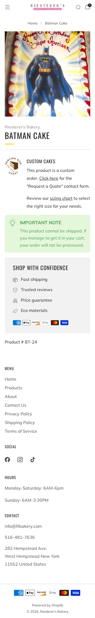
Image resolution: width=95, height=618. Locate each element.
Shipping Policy (20, 422)
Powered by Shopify (47, 605)
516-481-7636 (20, 537)
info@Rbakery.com (23, 526)
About (11, 396)
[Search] (78, 7)
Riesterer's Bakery (22, 126)
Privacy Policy (18, 413)
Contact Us (15, 405)
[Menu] (7, 7)
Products (13, 387)
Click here (48, 178)
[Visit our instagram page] (20, 459)
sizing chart (61, 198)
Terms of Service (21, 431)
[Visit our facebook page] (7, 459)
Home (10, 379)
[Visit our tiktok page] (32, 459)
